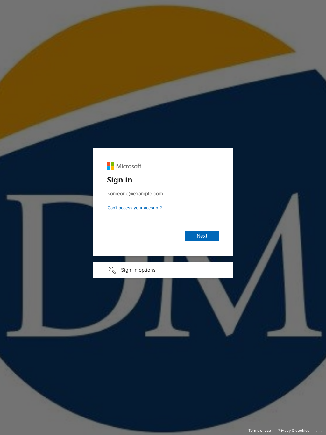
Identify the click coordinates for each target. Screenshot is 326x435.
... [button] (319, 429)
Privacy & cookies (293, 430)
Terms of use (259, 430)
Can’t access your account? (135, 207)
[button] (163, 270)
